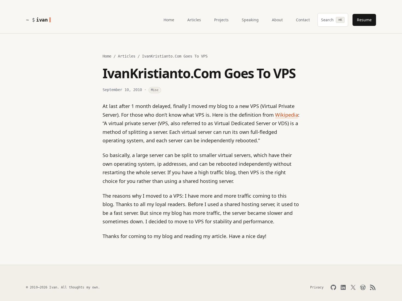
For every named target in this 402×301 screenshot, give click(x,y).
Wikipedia (286, 115)
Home (107, 56)
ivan (42, 20)
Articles (126, 56)
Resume (364, 19)
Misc (155, 90)
